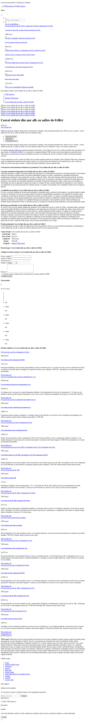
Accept (4, 717)
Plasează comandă (27, 87)
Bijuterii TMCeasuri (11, 98)
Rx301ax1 (8, 666)
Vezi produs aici (6, 127)
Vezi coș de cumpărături (13, 87)
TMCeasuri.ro (9, 94)
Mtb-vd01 (8, 670)
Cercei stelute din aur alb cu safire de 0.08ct (19, 102)
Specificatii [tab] (9, 139)
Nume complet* (6, 256)
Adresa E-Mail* (6, 258)
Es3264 (7, 678)
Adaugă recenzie (7, 276)
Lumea (7, 668)
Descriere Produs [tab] (11, 136)
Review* (4, 272)
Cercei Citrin (9, 680)
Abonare (24, 696)
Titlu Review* (5, 261)
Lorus (7, 663)
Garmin (7, 676)
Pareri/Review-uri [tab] (11, 141)
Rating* (3, 263)
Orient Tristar (9, 672)
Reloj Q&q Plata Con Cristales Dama (17, 674)
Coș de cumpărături (11, 24)
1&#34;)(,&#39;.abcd (12, 664)
